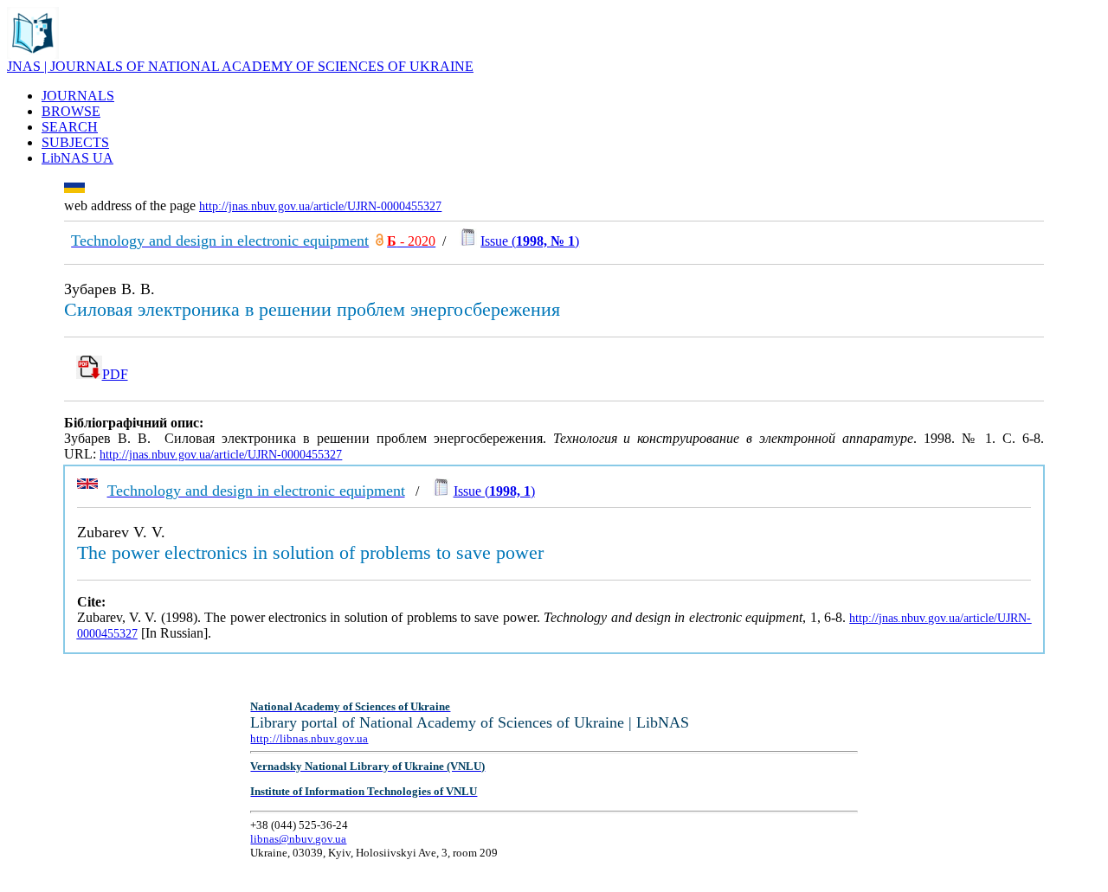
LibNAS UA (77, 158)
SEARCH (70, 126)
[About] (33, 54)
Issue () (529, 241)
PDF (115, 374)
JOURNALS (78, 95)
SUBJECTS (75, 142)
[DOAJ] (379, 241)
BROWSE (71, 111)
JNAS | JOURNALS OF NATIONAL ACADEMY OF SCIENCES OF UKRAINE (240, 66)
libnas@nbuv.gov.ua (298, 838)
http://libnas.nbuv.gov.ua (309, 738)
